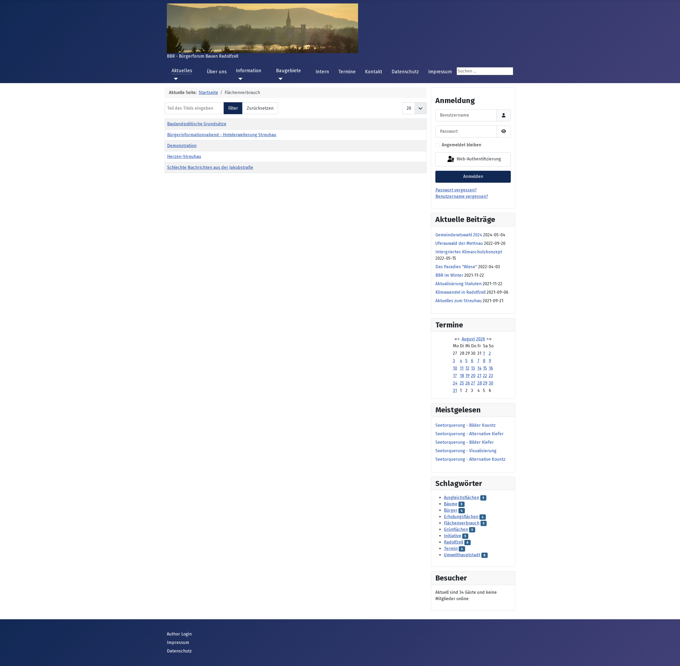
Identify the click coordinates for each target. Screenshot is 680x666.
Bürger (450, 510)
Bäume (450, 503)
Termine (347, 72)
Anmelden (473, 176)
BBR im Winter (449, 275)
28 (479, 383)
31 (455, 390)
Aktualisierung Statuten (458, 283)
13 (473, 368)
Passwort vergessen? (456, 190)
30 (491, 383)
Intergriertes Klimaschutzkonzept (468, 251)
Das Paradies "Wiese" (456, 266)
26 (467, 383)
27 (473, 383)
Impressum (440, 72)
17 (455, 375)
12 (467, 368)
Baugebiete (288, 71)
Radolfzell (453, 542)
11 (462, 368)
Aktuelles (182, 71)
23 (491, 375)
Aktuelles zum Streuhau (458, 300)
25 (462, 383)
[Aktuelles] (175, 78)
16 (491, 368)
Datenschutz (405, 72)
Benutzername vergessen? (461, 196)
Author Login (179, 634)
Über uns (217, 72)
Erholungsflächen (461, 516)
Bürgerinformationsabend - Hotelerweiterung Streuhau (221, 134)
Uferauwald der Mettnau (459, 243)
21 (479, 375)
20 (473, 375)
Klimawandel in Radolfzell (460, 292)
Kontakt (373, 72)
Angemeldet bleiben (461, 144)
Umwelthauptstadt (462, 554)
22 (485, 375)
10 (455, 368)
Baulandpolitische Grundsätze (196, 123)
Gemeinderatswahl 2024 (458, 234)
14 (479, 368)
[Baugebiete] (279, 78)
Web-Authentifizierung (478, 159)
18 (462, 375)
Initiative (452, 535)
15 (485, 368)
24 (455, 383)
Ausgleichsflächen (461, 497)
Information (248, 71)
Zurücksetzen (260, 108)
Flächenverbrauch (461, 523)
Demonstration (182, 145)
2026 (480, 338)
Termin (451, 548)
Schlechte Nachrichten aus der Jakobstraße (210, 167)
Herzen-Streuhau (184, 156)
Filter (233, 108)
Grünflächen (456, 529)
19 (467, 375)
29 (485, 383)
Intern (322, 72)
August (468, 338)
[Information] (239, 78)
